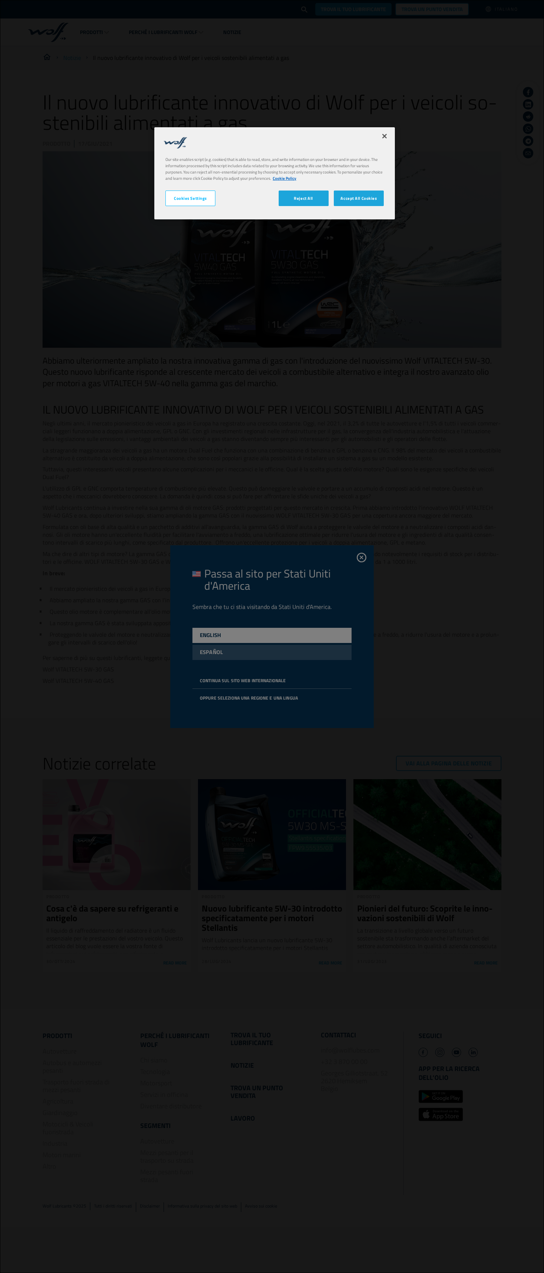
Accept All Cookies (358, 198)
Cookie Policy (284, 178)
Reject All (303, 198)
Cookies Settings (190, 198)
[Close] (384, 136)
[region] (274, 173)
